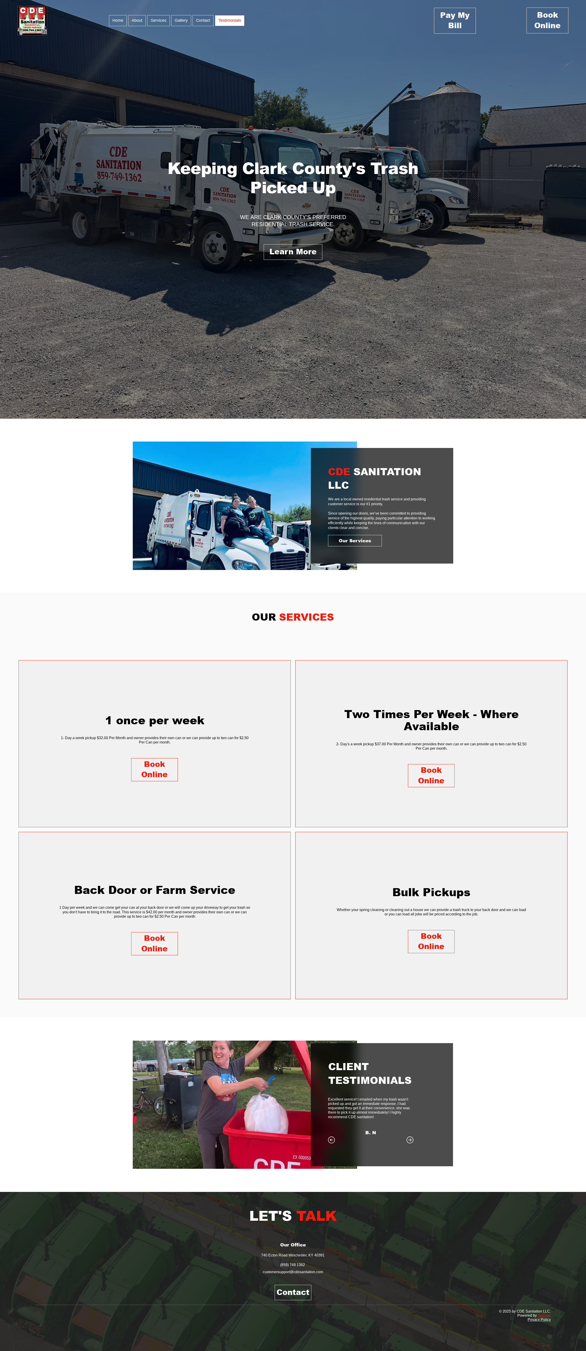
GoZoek (544, 1315)
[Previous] (331, 1140)
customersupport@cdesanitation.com (293, 1272)
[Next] (410, 1140)
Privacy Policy (539, 1319)
